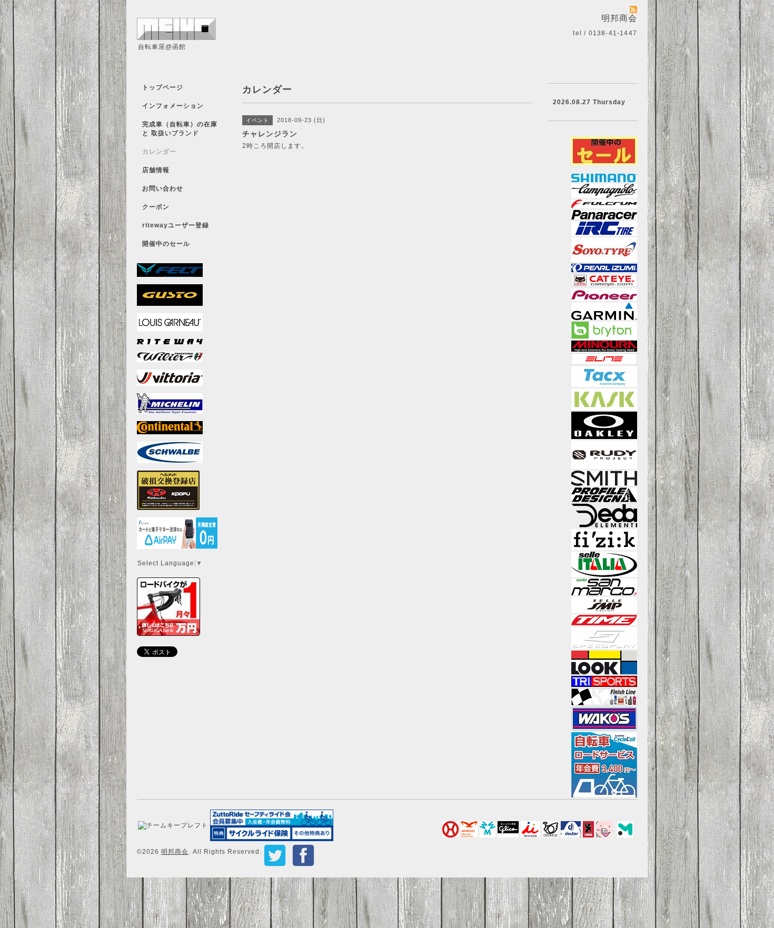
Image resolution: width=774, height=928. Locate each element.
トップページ (162, 87)
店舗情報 (156, 170)
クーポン (156, 207)
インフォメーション (173, 105)
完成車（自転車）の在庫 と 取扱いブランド (179, 129)
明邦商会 (174, 851)
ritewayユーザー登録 (175, 225)
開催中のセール (166, 243)
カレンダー (159, 151)
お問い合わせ (162, 188)
